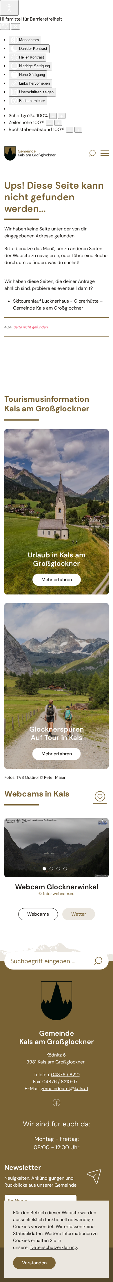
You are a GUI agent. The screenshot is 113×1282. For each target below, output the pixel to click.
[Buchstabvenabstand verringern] (69, 130)
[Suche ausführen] (98, 961)
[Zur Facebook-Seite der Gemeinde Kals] (56, 1102)
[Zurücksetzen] (5, 26)
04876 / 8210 (65, 1075)
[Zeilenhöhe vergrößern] (58, 123)
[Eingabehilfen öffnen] (9, 8)
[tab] (44, 868)
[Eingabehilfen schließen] (15, 26)
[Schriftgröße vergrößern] (61, 116)
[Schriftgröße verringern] (53, 116)
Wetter (78, 914)
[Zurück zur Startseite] (30, 153)
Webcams (38, 914)
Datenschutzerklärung (53, 1247)
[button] (92, 153)
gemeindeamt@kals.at (64, 1088)
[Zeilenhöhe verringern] (49, 123)
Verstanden (34, 1263)
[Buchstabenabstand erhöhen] (78, 130)
